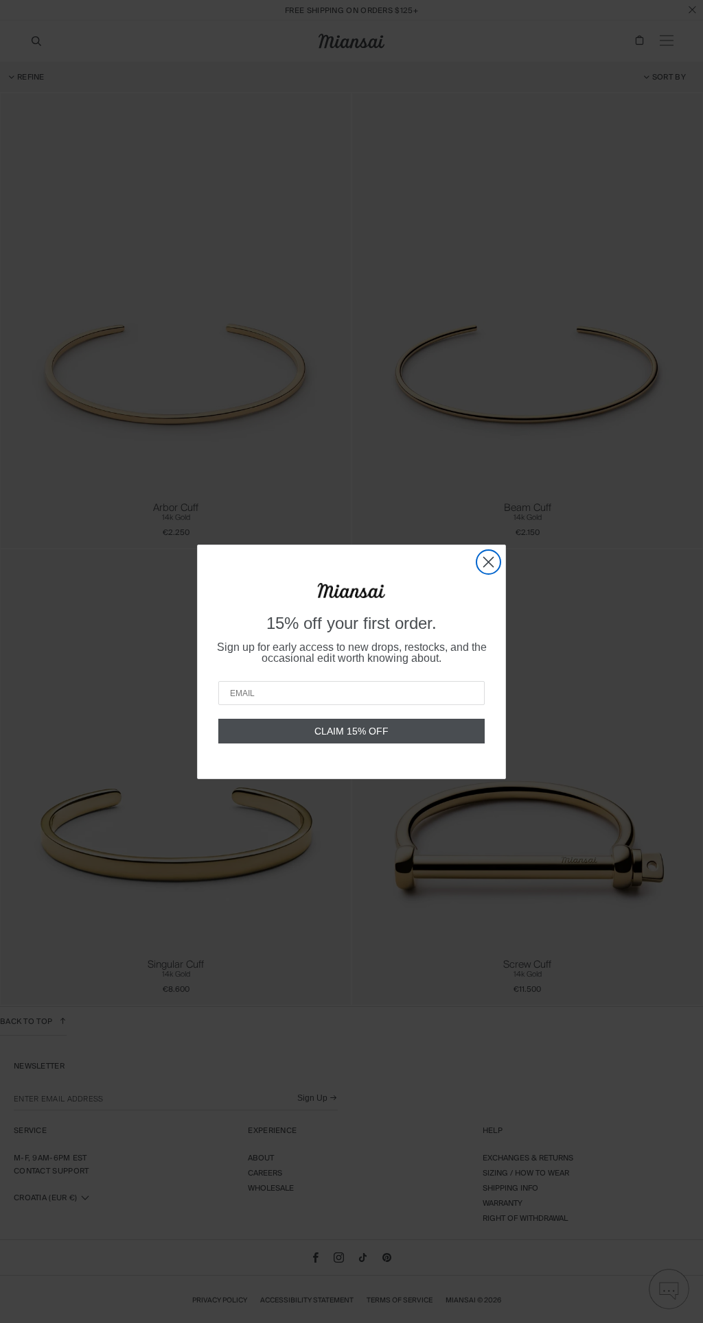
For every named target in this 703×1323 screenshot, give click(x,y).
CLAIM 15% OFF (351, 731)
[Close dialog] (488, 562)
